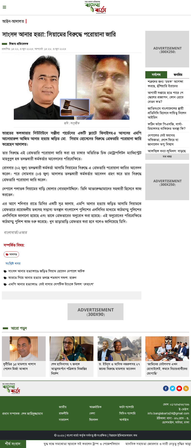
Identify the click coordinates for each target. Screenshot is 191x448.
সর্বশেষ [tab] (156, 75)
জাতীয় (62, 407)
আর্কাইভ (124, 420)
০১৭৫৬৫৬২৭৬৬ (179, 404)
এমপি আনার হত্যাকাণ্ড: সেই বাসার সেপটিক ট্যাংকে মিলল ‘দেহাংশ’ (51, 284)
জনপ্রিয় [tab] (178, 75)
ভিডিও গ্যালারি (127, 413)
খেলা (92, 413)
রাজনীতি (63, 413)
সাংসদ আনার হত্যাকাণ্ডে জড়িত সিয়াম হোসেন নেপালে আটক (46, 271)
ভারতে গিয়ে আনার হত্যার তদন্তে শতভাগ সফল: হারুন (42, 278)
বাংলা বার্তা (73, 435)
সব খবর (167, 157)
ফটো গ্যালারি (126, 407)
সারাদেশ (63, 420)
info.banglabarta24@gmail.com (168, 413)
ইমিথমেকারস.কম (127, 435)
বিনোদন (93, 420)
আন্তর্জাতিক (95, 407)
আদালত (13, 254)
